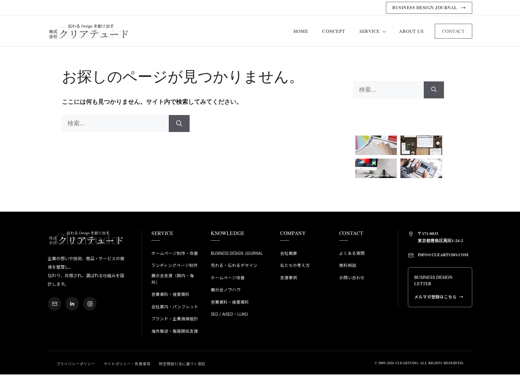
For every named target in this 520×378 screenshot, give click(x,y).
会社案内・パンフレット (174, 306)
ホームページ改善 (228, 277)
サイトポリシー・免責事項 (127, 363)
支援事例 (288, 277)
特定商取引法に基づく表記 (182, 363)
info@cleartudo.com (443, 255)
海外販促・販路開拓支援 (174, 331)
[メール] (54, 303)
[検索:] (115, 123)
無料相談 (347, 265)
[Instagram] (90, 303)
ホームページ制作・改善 (174, 253)
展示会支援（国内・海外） (172, 279)
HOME (301, 31)
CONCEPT (333, 31)
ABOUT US (411, 31)
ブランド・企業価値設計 (174, 318)
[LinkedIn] (72, 303)
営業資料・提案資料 (170, 294)
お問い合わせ (352, 277)
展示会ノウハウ (226, 289)
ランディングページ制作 (174, 265)
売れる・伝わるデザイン (234, 265)
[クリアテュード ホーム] (88, 31)
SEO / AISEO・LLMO (229, 314)
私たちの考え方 (295, 265)
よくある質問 (352, 253)
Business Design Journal (237, 253)
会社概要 (288, 253)
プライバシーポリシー (75, 363)
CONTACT (453, 31)
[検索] (179, 123)
